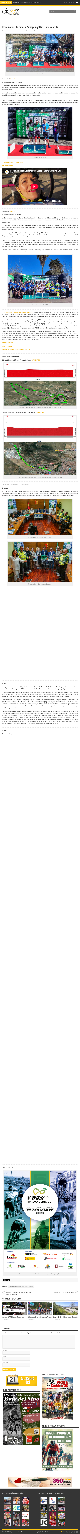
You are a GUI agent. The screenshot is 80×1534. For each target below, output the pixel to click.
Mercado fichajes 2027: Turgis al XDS (23, 2)
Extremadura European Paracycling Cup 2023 (18, 312)
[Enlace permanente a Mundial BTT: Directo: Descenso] (14, 1314)
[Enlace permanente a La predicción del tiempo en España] (65, 1314)
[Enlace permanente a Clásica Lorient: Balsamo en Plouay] (40, 1314)
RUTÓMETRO (36, 360)
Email (4, 1356)
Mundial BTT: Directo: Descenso (13, 1317)
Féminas (14, 31)
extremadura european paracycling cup (21, 1286)
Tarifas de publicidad (59, 1532)
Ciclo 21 (12, 79)
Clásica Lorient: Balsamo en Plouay (40, 1317)
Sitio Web (5, 1362)
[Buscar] (74, 11)
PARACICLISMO (20, 31)
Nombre (4, 1350)
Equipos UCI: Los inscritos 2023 (63, 1291)
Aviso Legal (35, 1532)
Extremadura (8, 31)
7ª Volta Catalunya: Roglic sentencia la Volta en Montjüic (18, 1292)
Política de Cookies (46, 1532)
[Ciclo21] (11, 13)
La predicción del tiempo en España (65, 1317)
